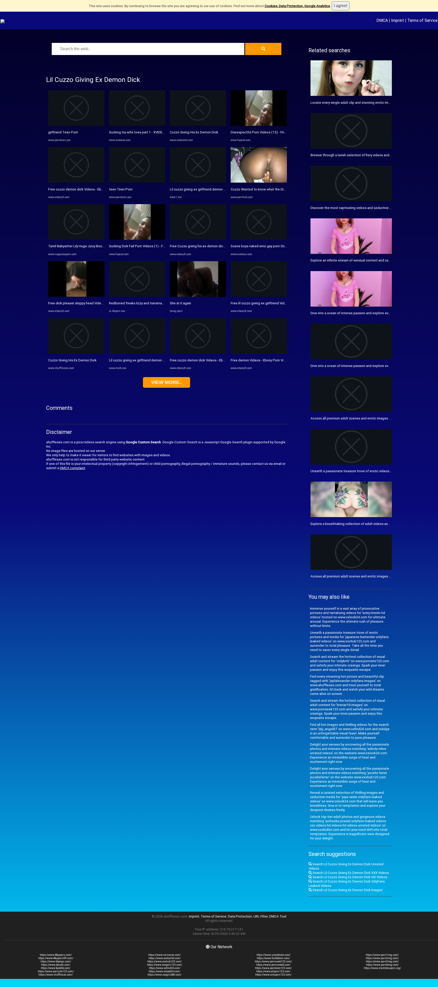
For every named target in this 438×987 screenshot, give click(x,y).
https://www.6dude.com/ (55, 964)
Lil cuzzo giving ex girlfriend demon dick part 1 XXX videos (152, 360)
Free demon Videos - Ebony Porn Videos (261, 360)
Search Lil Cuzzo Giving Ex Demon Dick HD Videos (349, 877)
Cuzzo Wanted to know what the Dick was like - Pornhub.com (277, 189)
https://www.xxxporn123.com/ (164, 964)
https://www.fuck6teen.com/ (273, 958)
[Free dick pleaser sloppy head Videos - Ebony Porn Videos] (76, 295)
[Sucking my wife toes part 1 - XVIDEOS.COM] (137, 124)
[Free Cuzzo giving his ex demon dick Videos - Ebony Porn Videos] (198, 238)
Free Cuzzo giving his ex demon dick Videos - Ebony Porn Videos (218, 246)
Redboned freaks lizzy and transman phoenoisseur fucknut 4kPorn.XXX (162, 303)
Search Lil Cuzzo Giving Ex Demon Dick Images (347, 890)
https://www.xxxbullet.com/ (165, 958)
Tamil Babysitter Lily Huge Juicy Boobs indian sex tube (89, 246)
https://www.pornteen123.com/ (273, 968)
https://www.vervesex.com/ (164, 955)
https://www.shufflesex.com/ (56, 974)
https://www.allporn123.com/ (273, 971)
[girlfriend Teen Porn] (76, 124)
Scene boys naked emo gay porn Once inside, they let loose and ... (280, 246)
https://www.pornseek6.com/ (273, 964)
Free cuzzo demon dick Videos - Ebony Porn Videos (87, 189)
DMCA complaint (72, 468)
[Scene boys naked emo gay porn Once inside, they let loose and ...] (259, 238)
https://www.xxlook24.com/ (164, 971)
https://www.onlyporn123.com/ (273, 974)
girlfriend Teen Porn (63, 132)
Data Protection (240, 916)
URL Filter (260, 916)
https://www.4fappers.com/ (56, 955)
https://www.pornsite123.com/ (56, 971)
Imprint (397, 20)
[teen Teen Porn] (137, 181)
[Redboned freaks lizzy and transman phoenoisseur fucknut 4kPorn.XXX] (137, 295)
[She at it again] (198, 295)
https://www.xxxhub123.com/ (164, 961)
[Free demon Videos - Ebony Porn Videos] (259, 352)
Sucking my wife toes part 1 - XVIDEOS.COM (142, 132)
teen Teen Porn (121, 189)
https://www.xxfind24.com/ (164, 968)
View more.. (166, 382)
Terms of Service (422, 20)
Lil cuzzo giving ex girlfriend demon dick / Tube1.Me (209, 189)
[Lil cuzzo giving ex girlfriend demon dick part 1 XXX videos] (137, 352)
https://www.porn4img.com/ (382, 964)
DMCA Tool (277, 916)
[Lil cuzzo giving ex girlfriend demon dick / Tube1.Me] (198, 181)
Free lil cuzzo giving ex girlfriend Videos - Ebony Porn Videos (276, 303)
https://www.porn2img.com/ (382, 958)
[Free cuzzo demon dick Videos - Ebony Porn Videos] (76, 181)
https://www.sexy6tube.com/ (273, 955)
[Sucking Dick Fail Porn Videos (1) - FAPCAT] (137, 238)
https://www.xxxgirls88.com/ (164, 974)
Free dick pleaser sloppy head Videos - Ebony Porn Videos (92, 303)
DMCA (382, 20)
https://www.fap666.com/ (55, 968)
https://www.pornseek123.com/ (273, 961)
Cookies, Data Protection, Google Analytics (297, 6)
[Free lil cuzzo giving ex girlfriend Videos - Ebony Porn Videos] (259, 295)
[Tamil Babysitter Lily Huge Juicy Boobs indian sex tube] (76, 238)
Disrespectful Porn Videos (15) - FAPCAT (262, 132)
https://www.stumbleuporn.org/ (382, 968)
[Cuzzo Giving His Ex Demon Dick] (76, 352)
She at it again (180, 303)
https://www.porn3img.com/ (382, 961)
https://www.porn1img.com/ (382, 955)
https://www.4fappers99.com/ (55, 958)
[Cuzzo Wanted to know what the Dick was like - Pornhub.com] (259, 181)
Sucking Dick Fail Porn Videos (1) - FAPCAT (141, 246)
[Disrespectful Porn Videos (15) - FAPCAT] (259, 124)
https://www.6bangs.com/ (56, 961)
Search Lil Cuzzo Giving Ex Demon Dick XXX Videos (350, 873)
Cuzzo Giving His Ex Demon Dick (72, 360)
